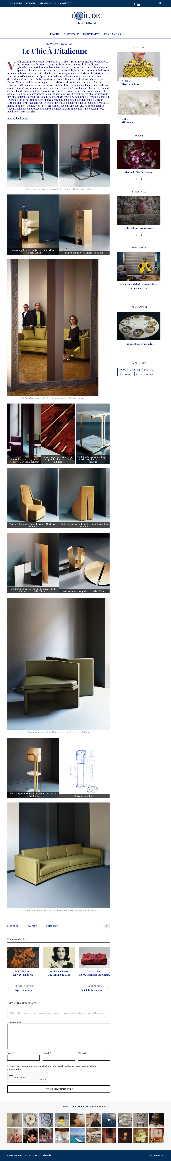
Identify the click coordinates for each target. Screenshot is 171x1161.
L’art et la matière (23, 974)
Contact (66, 3)
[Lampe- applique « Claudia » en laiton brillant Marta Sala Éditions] (33, 224)
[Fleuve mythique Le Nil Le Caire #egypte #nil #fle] (125, 1135)
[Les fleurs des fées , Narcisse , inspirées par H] (140, 1135)
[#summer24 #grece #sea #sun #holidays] (62, 1135)
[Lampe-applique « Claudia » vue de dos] (84, 224)
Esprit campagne (25, 988)
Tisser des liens (130, 84)
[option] (23, 961)
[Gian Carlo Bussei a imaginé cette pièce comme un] (156, 1135)
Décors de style (138, 351)
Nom (10, 1053)
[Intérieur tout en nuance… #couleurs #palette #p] (14, 1135)
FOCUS (122, 376)
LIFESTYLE (135, 376)
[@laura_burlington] (109, 1135)
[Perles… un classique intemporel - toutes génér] (46, 1120)
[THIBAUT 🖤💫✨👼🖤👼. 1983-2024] (93, 1120)
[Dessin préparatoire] (84, 768)
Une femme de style (59, 974)
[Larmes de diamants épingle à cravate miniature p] (30, 1120)
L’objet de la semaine (91, 988)
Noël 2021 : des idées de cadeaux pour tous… (139, 174)
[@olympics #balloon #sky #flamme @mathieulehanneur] (62, 1120)
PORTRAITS (52, 44)
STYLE (124, 118)
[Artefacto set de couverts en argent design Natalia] (125, 1120)
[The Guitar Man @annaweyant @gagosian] (156, 1120)
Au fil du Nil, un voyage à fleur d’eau (139, 233)
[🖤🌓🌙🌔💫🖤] (109, 1120)
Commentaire (14, 1021)
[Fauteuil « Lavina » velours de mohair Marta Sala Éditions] (33, 498)
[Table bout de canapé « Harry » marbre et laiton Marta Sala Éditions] (93, 434)
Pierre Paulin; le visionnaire (94, 974)
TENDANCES (152, 381)
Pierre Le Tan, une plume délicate (138, 293)
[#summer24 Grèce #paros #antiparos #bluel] (77, 1135)
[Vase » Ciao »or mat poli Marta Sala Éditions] (84, 563)
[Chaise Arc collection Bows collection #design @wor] (140, 1120)
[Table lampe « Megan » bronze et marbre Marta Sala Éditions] (33, 768)
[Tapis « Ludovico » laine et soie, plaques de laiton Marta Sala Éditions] (58, 434)
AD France (127, 122)
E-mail (47, 1053)
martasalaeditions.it (18, 118)
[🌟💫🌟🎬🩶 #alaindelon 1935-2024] (30, 1135)
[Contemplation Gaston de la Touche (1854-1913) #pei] (14, 1120)
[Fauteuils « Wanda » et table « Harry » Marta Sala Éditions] (24, 434)
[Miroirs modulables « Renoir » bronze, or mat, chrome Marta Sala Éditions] (33, 563)
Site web (82, 1053)
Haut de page (155, 1155)
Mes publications (22, 3)
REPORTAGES (125, 381)
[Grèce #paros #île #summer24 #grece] (93, 1135)
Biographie (47, 3)
